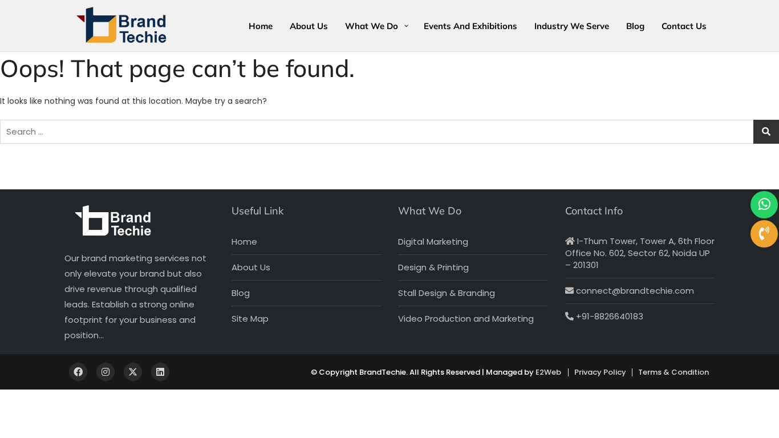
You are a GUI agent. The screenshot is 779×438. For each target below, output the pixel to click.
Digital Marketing (433, 242)
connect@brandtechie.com (634, 291)
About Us (251, 267)
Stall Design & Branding (446, 293)
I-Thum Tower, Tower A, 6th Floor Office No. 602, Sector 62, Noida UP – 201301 (640, 253)
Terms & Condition (673, 372)
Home (244, 242)
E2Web (548, 372)
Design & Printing (433, 267)
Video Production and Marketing (466, 319)
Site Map (250, 319)
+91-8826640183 (608, 316)
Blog (241, 293)
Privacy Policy (600, 372)
